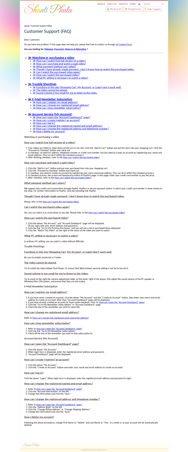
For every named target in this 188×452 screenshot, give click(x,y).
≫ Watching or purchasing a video (51, 58)
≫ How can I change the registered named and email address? (68, 126)
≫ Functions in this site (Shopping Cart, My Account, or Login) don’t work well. (77, 87)
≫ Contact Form (124, 44)
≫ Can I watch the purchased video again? (57, 72)
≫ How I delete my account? (49, 131)
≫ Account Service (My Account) (50, 114)
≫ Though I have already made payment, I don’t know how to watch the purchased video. (83, 69)
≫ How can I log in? (44, 123)
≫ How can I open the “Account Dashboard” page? (61, 117)
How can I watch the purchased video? (81, 157)
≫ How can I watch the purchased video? (56, 75)
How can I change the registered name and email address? (61, 318)
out (115, 4)
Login (109, 4)
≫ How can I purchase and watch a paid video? (59, 64)
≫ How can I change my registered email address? (61, 105)
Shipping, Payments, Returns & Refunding (65, 49)
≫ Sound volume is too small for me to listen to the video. (65, 93)
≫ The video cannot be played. (50, 90)
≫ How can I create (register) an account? (56, 120)
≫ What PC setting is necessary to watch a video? (60, 78)
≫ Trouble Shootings (42, 84)
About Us (101, 4)
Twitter (133, 4)
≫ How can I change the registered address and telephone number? (71, 129)
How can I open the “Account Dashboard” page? (122, 302)
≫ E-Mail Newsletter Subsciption (50, 99)
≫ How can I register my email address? (55, 102)
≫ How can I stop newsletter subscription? (57, 108)
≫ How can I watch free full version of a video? (59, 61)
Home (26, 26)
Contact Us (123, 4)
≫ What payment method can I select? (55, 66)
